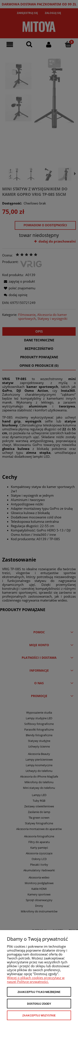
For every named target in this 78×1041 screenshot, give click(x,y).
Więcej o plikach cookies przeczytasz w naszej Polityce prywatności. (36, 980)
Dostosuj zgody (39, 1003)
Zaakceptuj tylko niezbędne (39, 992)
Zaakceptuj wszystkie (39, 1015)
